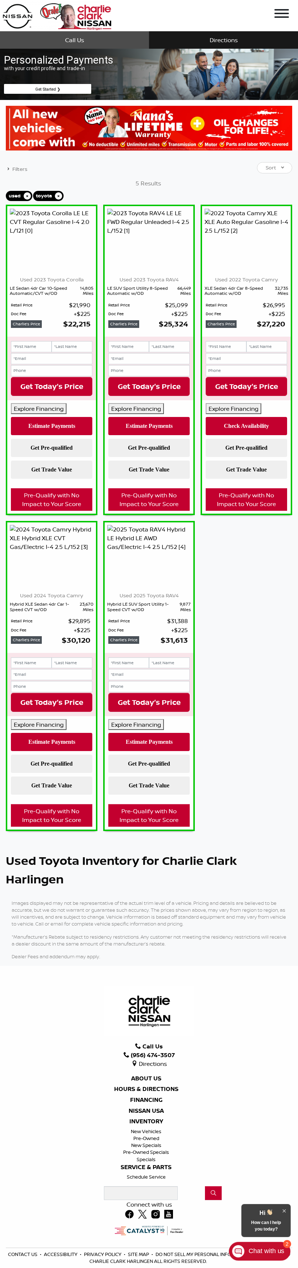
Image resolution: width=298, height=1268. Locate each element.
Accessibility (61, 1254)
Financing (146, 1100)
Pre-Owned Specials (146, 1152)
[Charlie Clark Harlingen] (57, 15)
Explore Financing (39, 409)
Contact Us (23, 1254)
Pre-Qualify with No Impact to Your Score (51, 499)
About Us (146, 1078)
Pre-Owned (146, 1138)
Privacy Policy (103, 1254)
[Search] (213, 1193)
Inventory (146, 1121)
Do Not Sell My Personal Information (204, 1254)
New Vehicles (146, 1131)
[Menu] (281, 14)
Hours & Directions (146, 1089)
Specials (146, 1159)
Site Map (139, 1254)
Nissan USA (146, 1111)
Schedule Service (146, 1176)
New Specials (146, 1145)
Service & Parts (146, 1167)
